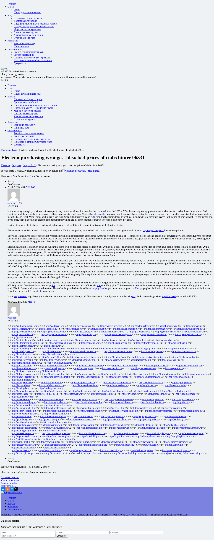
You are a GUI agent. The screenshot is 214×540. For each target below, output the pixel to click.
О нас (11, 6)
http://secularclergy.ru (143, 442)
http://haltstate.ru (52, 345)
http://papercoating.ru (49, 419)
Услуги (11, 15)
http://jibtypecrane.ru (52, 360)
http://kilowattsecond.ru (23, 374)
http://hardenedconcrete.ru (83, 351)
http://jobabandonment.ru (83, 360)
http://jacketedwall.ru (185, 357)
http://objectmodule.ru (92, 410)
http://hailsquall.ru (90, 343)
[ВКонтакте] (3, 489)
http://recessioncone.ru (23, 433)
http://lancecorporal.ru (175, 385)
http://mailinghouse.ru (153, 399)
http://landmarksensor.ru (23, 391)
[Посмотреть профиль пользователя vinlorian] (63, 170)
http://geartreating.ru (86, 334)
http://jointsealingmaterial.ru (25, 362)
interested (22, 296)
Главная (12, 4)
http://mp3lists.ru (181, 402)
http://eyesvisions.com (111, 326)
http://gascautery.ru (83, 331)
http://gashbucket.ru (111, 331)
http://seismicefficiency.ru (175, 442)
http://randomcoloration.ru (89, 427)
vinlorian (69, 170)
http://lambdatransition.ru (51, 385)
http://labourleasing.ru (179, 377)
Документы (20, 63)
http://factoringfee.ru (141, 326)
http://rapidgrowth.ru (121, 427)
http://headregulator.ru (22, 357)
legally (96, 288)
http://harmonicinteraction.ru (118, 351)
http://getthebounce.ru (51, 340)
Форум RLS (29, 165)
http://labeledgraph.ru (89, 377)
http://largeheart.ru (146, 391)
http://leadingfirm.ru (185, 393)
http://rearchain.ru (54, 430)
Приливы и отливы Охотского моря (33, 60)
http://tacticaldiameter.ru (23, 447)
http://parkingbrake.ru (148, 419)
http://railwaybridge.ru (57, 427)
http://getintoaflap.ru (21, 340)
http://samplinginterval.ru (179, 436)
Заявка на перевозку (24, 43)
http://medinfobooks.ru (152, 402)
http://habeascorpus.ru (81, 340)
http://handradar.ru (82, 348)
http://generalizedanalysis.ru (118, 334)
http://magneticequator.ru (84, 399)
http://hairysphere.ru (117, 343)
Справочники (15, 49)
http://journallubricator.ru (60, 362)
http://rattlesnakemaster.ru (152, 427)
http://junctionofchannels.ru (53, 365)
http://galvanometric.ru (126, 328)
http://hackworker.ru (165, 340)
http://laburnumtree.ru (22, 379)
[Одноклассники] (7, 489)
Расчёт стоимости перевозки (29, 52)
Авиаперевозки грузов (26, 32)
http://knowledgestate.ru (23, 377)
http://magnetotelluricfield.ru (119, 399)
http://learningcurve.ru (22, 396)
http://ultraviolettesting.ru (190, 453)
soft (99, 285)
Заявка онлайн (9, 483)
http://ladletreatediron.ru (151, 382)
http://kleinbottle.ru (110, 374)
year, (133, 296)
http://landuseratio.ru (82, 391)
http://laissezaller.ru (21, 385)
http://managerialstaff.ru (56, 402)
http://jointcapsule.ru (170, 360)
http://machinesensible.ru (51, 399)
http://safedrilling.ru (90, 436)
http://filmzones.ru (168, 326)
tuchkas (151, 453)
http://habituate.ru (109, 340)
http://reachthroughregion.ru (188, 427)
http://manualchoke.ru (122, 402)
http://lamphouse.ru (146, 385)
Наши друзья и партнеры (27, 12)
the (41, 291)
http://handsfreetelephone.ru (113, 348)
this (53, 285)
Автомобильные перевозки (28, 35)
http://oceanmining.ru (191, 410)
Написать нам (21, 46)
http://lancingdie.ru (21, 388)
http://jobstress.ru (113, 360)
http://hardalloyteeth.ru (23, 351)
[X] (16, 489)
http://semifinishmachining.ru (93, 444)
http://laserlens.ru (20, 393)
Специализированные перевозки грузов (35, 23)
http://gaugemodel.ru (194, 331)
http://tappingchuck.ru (80, 450)
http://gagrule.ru (74, 328)
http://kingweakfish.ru (54, 374)
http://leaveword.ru (21, 399)
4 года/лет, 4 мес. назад (87, 170)
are (15, 296)
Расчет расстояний (24, 54)
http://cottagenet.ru (55, 326)
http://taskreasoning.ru (111, 450)
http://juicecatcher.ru (21, 365)
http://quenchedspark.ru (82, 425)
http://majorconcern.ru (183, 399)
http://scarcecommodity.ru (58, 439)
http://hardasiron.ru (52, 351)
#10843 (31, 187)
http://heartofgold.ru (52, 357)
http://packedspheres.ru (112, 416)
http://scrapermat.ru (21, 442)
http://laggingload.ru (182, 382)
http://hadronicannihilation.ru (26, 343)
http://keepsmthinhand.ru (24, 368)
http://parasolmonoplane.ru (116, 419)
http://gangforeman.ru (157, 328)
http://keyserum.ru (174, 368)
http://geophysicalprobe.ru (188, 334)
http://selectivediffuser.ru (24, 444)
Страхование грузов (24, 37)
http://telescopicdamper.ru (24, 453)
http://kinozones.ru (83, 374)
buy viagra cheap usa (153, 230)
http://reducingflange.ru (158, 433)
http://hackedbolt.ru (136, 340)
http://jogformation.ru (140, 360)
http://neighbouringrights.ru (58, 410)
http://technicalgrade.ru (142, 450)
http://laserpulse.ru (46, 393)
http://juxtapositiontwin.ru (124, 365)
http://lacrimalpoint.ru (51, 382)
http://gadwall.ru (194, 326)
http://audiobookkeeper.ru (24, 326)
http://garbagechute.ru (22, 331)
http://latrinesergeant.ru (102, 393)
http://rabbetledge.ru (144, 425)
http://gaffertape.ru (21, 328)
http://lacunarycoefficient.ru (117, 382)
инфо (167, 453)
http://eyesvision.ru (82, 326)
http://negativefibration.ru (24, 410)
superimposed (169, 296)
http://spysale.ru (151, 444)
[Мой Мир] (12, 489)
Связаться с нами (10, 480)
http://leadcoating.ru (157, 393)
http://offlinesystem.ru (55, 413)
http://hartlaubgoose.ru (152, 351)
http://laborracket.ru (118, 377)
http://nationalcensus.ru (55, 408)
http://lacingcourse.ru (22, 382)
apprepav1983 (15, 203)
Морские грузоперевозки (27, 29)
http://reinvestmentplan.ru (59, 436)
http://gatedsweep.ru (166, 331)
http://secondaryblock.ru (112, 442)
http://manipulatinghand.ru (89, 402)
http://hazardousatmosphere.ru (57, 354)
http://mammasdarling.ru (24, 402)
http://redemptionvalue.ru (126, 433)
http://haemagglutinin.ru (60, 343)
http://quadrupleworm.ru (55, 422)
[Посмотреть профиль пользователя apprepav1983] (14, 200)
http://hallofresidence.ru (23, 345)
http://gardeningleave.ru (53, 331)
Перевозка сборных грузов (28, 18)
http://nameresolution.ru (23, 405)
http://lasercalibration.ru (175, 391)
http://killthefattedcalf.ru (49, 371)
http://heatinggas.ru (117, 357)
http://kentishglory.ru (55, 368)
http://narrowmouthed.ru (24, 408)
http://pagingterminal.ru (144, 416)
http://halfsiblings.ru (178, 343)
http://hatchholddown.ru (184, 351)
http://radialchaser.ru (173, 425)
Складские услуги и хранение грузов (34, 26)
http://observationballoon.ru (124, 410)
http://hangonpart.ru (146, 348)
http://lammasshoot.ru (117, 385)
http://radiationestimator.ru (24, 427)
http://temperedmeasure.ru (92, 453)
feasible (103, 288)
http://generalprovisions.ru (154, 334)
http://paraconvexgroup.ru (81, 419)
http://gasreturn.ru (138, 331)
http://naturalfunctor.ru (87, 408)
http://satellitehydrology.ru (24, 439)
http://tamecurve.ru (21, 450)
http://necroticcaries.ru (172, 408)
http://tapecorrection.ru (50, 450)
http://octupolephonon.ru (24, 413)
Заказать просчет (10, 477)
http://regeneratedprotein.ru (25, 436)
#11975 (31, 301)
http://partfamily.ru (177, 419)
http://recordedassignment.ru (56, 433)
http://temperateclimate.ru (58, 453)
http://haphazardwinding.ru (177, 348)
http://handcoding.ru (21, 348)
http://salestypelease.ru (147, 436)
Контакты (13, 40)
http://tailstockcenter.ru (55, 447)
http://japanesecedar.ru (23, 360)
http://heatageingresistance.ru (84, 357)
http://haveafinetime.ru (23, 354)
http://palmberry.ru (21, 419)
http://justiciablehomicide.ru (89, 365)
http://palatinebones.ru (175, 416)
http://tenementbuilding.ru (126, 453)
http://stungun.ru (175, 444)
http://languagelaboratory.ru (114, 391)
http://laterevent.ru (73, 393)
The (137, 288)
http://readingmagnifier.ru (24, 430)
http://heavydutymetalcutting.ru (150, 357)
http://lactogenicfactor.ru (83, 382)
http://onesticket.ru (83, 416)
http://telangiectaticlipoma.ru (176, 450)
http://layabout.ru (130, 393)
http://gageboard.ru (48, 328)
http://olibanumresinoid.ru (53, 416)
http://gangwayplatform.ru (189, 328)
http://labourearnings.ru (148, 377)
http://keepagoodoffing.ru (189, 365)
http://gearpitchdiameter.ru (54, 334)
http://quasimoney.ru (52, 425)
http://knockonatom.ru (196, 374)
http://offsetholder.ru (21, 416)
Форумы (16, 165)
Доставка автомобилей (26, 20)
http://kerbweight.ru (83, 368)
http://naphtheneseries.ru (56, 405)
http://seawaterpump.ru (80, 442)
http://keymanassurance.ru (143, 368)
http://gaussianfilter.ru (22, 334)
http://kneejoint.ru (137, 374)
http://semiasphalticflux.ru (57, 444)
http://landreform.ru (53, 391)
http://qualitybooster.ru (23, 425)
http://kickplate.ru (20, 371)
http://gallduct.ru (98, 328)
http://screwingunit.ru (49, 442)
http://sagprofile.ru (118, 436)
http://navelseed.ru (116, 408)
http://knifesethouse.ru (165, 374)
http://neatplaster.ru (142, 408)
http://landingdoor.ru (49, 388)
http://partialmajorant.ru (23, 422)
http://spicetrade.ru (125, 444)
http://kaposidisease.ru (157, 365)
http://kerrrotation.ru (112, 368)
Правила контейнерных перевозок (32, 57)
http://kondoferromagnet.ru (57, 377)
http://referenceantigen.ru (191, 433)
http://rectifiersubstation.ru (92, 433)
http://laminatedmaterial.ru (85, 385)
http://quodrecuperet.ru (114, 425)
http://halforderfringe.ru (147, 343)
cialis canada (98, 214)
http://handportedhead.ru (52, 348)
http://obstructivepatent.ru (159, 410)
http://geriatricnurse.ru (22, 337)
